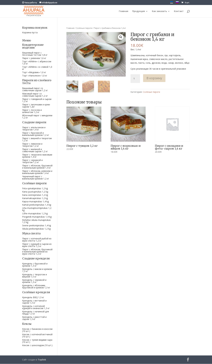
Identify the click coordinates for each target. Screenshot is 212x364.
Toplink (42, 359)
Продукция (138, 11)
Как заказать (159, 11)
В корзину (154, 78)
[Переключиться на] (171, 3)
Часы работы (30, 2)
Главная (123, 11)
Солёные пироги (84, 28)
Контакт (179, 11)
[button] (121, 37)
